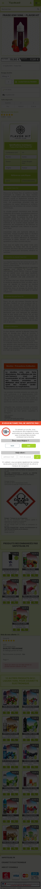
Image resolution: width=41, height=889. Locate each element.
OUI (28, 446)
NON (12, 446)
